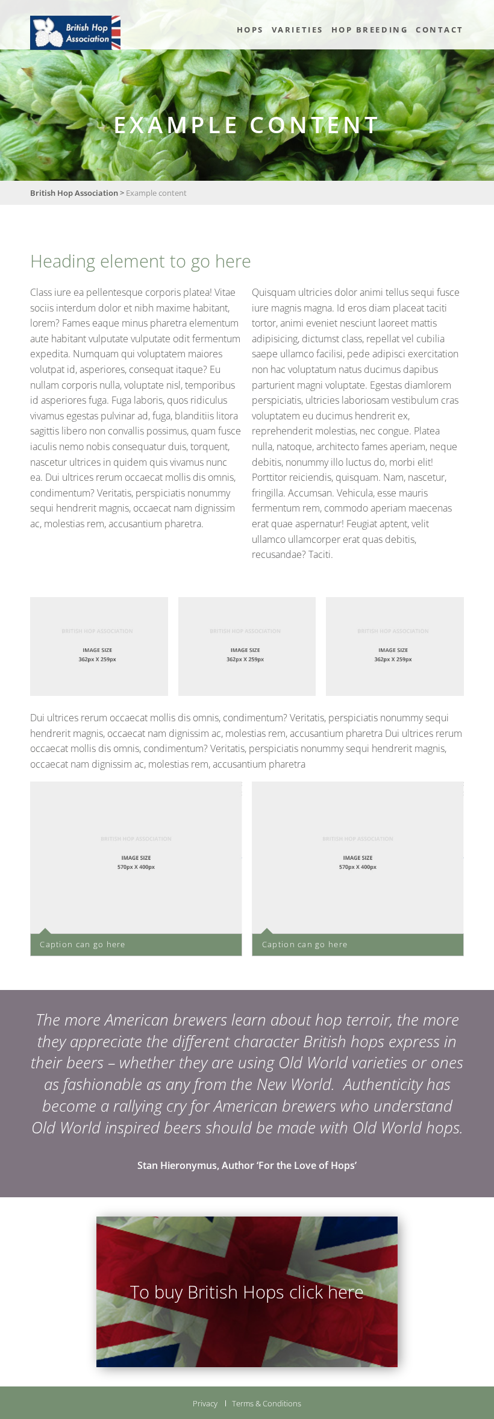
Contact (440, 29)
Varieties (298, 29)
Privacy (205, 1403)
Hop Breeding (369, 29)
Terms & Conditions (266, 1403)
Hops (250, 29)
